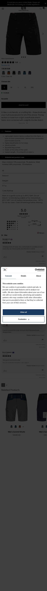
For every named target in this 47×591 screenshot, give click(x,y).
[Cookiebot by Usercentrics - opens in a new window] (34, 270)
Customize (22, 319)
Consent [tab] (8, 276)
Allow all (23, 312)
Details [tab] (23, 276)
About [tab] (38, 276)
